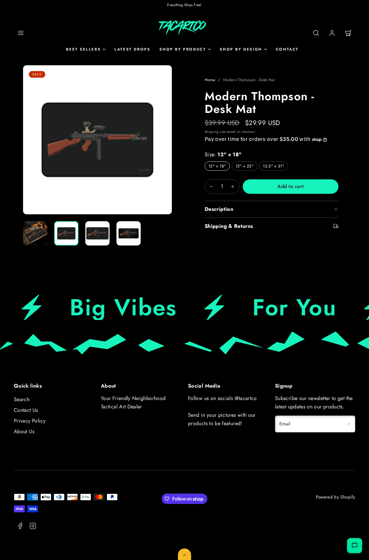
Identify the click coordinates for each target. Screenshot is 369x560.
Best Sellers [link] (83, 49)
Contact (287, 49)
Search (21, 399)
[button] (21, 33)
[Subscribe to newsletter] (348, 424)
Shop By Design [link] (241, 49)
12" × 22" (245, 166)
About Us (24, 431)
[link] (332, 33)
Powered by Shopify (335, 497)
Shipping (212, 131)
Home (210, 80)
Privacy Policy (30, 421)
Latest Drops (132, 49)
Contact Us (26, 410)
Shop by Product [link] (182, 49)
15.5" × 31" (273, 166)
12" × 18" (217, 166)
